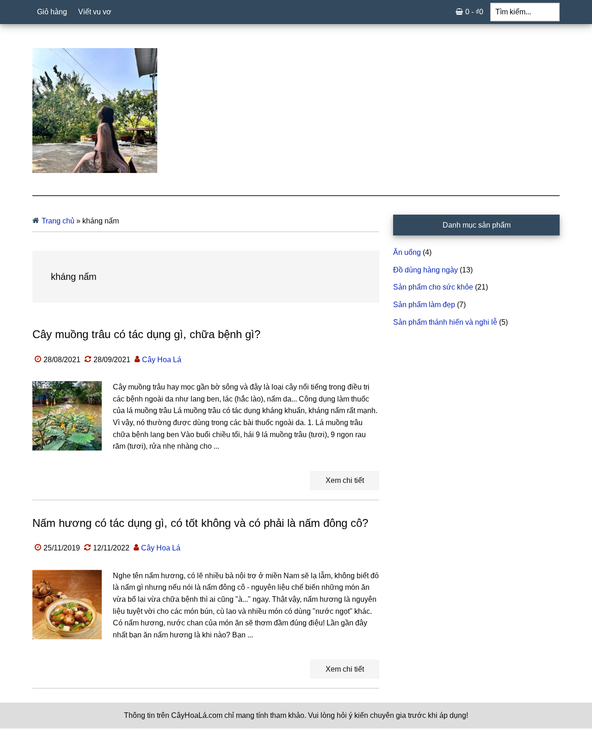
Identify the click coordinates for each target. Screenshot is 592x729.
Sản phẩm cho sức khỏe (433, 287)
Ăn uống (407, 252)
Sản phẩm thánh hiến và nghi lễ (445, 322)
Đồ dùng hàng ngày (425, 270)
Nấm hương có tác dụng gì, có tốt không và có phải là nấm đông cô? (200, 523)
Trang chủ (58, 221)
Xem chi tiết (345, 480)
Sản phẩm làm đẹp (424, 305)
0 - (474, 12)
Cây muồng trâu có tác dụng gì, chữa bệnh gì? (146, 334)
